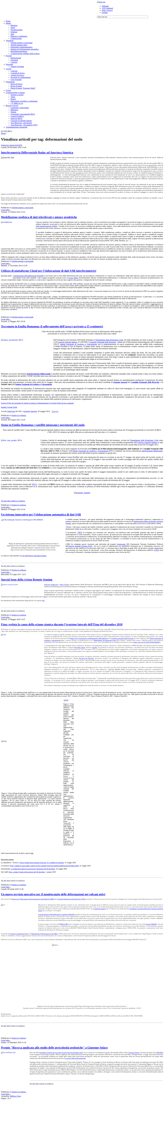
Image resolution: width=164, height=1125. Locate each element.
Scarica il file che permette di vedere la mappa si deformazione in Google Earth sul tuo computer (37, 403)
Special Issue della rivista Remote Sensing (26, 579)
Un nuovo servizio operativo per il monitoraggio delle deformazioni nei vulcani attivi (53, 894)
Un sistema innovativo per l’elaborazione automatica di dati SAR (41, 514)
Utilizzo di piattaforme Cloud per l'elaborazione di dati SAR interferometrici (48, 270)
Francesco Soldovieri (51, 584)
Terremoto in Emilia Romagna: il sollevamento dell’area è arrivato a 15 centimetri (52, 326)
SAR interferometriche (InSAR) (46, 226)
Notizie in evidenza (18, 415)
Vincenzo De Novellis (86, 658)
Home (3, 133)
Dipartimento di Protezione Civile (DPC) (44, 934)
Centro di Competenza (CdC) (18, 934)
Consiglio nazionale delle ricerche (122, 638)
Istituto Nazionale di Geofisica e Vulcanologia (78, 344)
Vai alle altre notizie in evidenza (13, 501)
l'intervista (11, 411)
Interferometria (138, 521)
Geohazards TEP (123, 544)
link (43, 600)
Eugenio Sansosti (120, 382)
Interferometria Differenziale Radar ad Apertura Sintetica (37, 152)
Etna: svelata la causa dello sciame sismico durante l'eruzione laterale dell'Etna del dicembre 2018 (44, 866)
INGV (34, 484)
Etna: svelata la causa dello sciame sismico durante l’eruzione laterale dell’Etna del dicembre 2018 (61, 624)
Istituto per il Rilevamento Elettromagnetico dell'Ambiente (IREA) (33, 899)
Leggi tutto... (6, 210)
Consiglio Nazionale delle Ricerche (102, 342)
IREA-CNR (63, 924)
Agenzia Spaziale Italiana (67, 342)
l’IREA (79, 532)
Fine (19, 1096)
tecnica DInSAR (151, 924)
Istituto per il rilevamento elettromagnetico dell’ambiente (89, 638)
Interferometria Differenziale (39, 374)
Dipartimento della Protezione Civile (109, 340)
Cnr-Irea (94, 647)
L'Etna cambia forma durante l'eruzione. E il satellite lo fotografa (41, 863)
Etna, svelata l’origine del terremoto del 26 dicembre (27, 872)
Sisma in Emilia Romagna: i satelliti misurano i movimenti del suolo (43, 424)
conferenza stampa (99, 909)
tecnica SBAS (73, 278)
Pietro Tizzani (64, 584)
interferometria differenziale (152, 451)
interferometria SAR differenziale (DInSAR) (29, 276)
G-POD (156, 550)
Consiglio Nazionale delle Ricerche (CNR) (71, 899)
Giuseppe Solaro (133, 1052)
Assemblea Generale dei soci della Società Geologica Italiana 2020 (61, 1052)
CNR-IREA (159, 1052)
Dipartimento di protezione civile (105, 640)
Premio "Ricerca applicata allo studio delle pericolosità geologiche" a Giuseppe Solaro (54, 1047)
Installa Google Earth (9, 407)
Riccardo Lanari (79, 647)
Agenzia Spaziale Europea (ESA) (80, 546)
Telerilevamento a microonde (22, 208)
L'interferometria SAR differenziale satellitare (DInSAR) (56, 914)
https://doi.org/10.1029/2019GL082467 (147, 642)
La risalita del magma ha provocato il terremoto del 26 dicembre (33, 869)
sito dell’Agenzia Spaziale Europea (34, 556)
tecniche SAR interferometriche (75, 1058)
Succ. (15, 1096)
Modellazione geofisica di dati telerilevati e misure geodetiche (39, 217)
